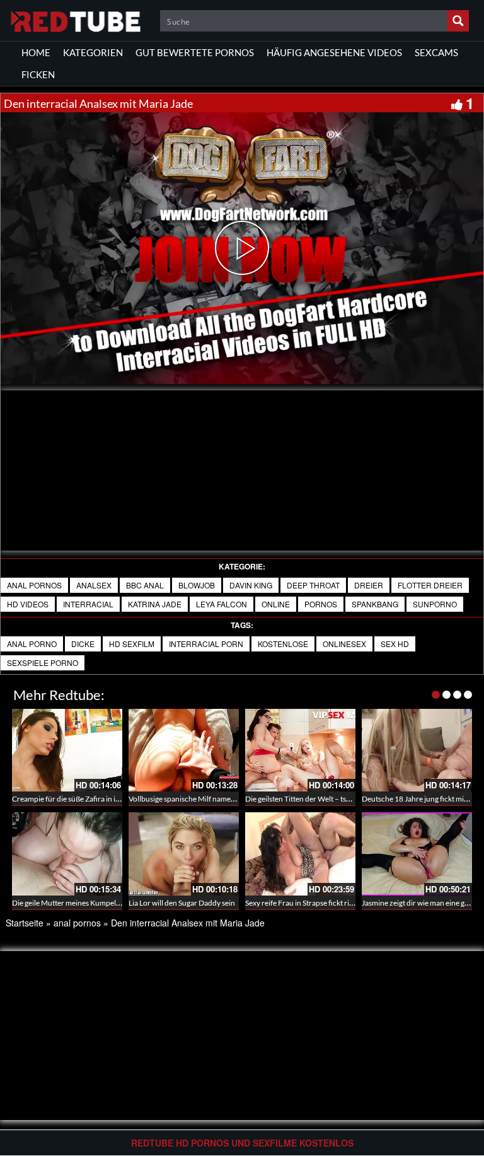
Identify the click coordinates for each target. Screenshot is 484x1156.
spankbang (375, 603)
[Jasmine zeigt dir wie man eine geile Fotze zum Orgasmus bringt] (417, 853)
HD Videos (28, 603)
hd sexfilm (131, 643)
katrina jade (155, 603)
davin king (250, 585)
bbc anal (145, 585)
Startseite (24, 922)
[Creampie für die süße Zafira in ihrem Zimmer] (67, 750)
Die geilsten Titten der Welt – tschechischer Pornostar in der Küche (354, 798)
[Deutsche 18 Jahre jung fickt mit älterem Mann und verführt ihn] (417, 750)
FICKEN (38, 74)
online (276, 603)
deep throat (313, 585)
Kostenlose (283, 643)
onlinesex (344, 643)
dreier (368, 585)
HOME (35, 52)
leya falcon (221, 603)
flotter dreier (430, 585)
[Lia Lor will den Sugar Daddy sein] (184, 853)
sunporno (435, 603)
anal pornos (34, 585)
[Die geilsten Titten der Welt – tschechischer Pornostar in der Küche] (300, 750)
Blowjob (196, 585)
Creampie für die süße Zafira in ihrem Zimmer (86, 798)
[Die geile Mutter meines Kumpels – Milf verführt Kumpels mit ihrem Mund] (67, 853)
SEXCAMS (436, 52)
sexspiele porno (42, 662)
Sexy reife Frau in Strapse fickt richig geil (310, 903)
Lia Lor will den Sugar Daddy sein (182, 903)
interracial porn (206, 643)
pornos (320, 603)
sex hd (395, 643)
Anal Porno (32, 643)
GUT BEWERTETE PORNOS (194, 52)
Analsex (94, 585)
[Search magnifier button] (458, 21)
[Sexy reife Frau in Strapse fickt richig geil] (300, 853)
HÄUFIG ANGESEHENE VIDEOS (334, 52)
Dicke (83, 643)
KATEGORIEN (93, 52)
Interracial (88, 603)
